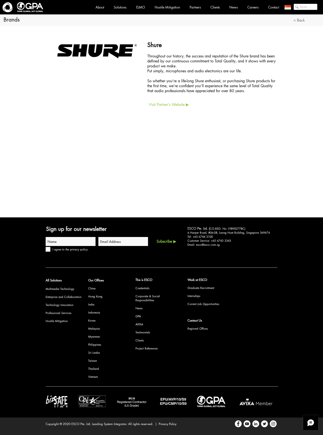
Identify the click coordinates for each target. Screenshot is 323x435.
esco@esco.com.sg (208, 245)
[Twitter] (264, 423)
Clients (139, 340)
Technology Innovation (59, 305)
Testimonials (142, 332)
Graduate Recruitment (201, 288)
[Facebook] (238, 423)
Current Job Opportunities (203, 304)
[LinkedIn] (255, 423)
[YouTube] (247, 423)
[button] (287, 7)
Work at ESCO (197, 280)
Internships (194, 296)
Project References (146, 348)
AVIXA (139, 324)
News (139, 308)
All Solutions (54, 280)
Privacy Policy (167, 424)
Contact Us (195, 320)
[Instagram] (273, 423)
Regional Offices (198, 329)
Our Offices (96, 280)
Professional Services (58, 313)
